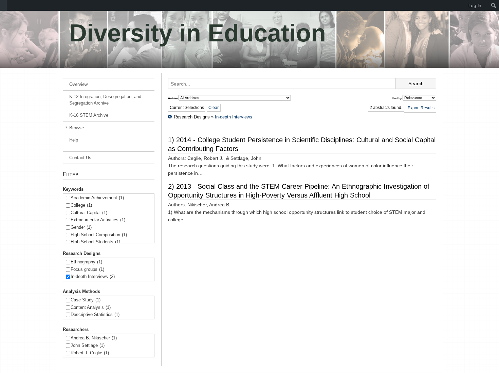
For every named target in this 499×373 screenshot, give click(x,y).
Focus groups (87, 269)
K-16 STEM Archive (88, 115)
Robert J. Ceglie (90, 352)
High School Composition (99, 234)
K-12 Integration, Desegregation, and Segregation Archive (105, 100)
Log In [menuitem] (474, 5)
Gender (81, 227)
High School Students (95, 241)
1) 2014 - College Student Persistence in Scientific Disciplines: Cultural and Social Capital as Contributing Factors (302, 144)
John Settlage (88, 345)
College (81, 205)
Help (73, 140)
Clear (213, 108)
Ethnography (86, 261)
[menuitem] (3, 5)
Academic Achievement (97, 197)
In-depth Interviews (93, 276)
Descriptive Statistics (95, 314)
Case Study (85, 299)
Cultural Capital (89, 212)
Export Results (421, 108)
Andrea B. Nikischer (94, 337)
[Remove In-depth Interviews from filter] (170, 116)
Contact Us (80, 157)
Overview (78, 84)
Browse (76, 127)
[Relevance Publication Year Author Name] (419, 97)
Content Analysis (91, 307)
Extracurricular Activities (98, 219)
